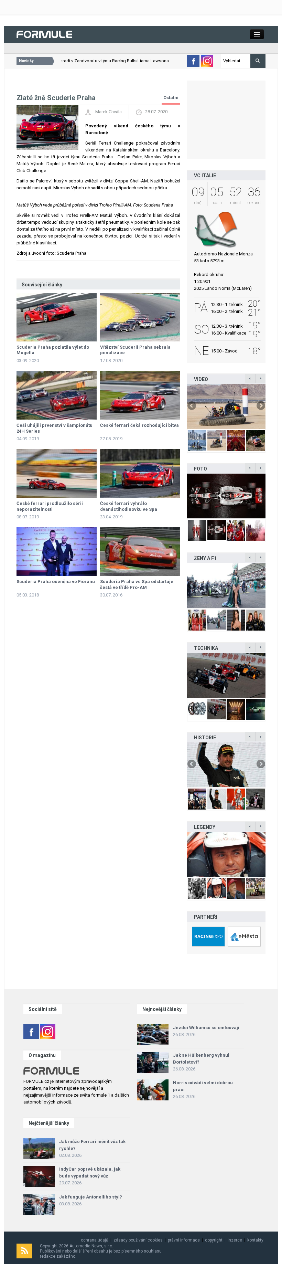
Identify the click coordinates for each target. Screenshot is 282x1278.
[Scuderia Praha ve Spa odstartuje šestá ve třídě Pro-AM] (140, 551)
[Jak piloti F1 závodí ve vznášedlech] (226, 406)
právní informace (184, 1240)
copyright (214, 1240)
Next (260, 406)
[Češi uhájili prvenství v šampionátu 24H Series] (57, 395)
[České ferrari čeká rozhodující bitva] (140, 395)
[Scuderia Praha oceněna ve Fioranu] (57, 551)
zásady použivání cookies (138, 1240)
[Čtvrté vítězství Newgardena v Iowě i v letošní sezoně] (226, 675)
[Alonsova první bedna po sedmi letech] (226, 764)
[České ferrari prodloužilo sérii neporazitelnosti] (57, 473)
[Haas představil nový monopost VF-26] (226, 496)
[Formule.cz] (44, 33)
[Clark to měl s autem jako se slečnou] (226, 854)
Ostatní (170, 97)
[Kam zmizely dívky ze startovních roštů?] (226, 585)
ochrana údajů (94, 1240)
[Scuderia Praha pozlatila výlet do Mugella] (57, 317)
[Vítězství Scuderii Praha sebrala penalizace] (140, 317)
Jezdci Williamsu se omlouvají (206, 1027)
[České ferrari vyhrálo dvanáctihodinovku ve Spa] (140, 473)
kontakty (255, 1240)
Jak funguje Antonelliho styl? (90, 1197)
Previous (192, 406)
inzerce (235, 1240)
